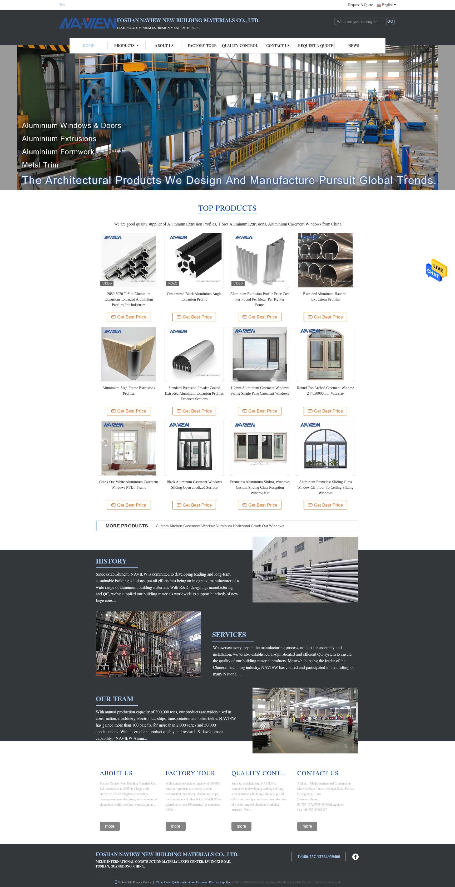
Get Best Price (131, 317)
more (110, 826)
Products (124, 45)
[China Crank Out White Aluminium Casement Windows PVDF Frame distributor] (128, 448)
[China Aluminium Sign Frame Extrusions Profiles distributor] (128, 354)
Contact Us (278, 45)
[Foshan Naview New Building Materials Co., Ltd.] (88, 23)
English (387, 5)
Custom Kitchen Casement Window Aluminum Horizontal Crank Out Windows (220, 526)
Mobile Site (125, 882)
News (353, 45)
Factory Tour (202, 45)
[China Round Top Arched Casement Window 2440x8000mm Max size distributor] (325, 354)
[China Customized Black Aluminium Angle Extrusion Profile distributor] (194, 260)
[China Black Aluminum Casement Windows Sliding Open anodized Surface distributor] (194, 448)
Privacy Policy (142, 882)
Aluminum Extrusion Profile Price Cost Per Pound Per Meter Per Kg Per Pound (259, 299)
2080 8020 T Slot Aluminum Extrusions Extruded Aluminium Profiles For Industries (129, 299)
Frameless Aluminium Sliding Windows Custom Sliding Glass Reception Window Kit (259, 487)
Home (88, 45)
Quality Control (240, 45)
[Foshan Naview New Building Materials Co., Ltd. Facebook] (355, 856)
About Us (164, 45)
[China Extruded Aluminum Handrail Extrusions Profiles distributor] (325, 260)
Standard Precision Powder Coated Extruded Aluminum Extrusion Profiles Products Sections (194, 393)
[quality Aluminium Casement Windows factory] (227, 117)
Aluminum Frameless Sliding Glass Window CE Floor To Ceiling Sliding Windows (325, 487)
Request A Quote (360, 5)
